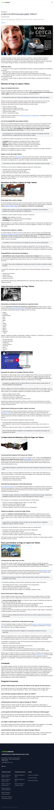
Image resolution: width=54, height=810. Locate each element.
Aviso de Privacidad (32, 777)
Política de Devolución (33, 780)
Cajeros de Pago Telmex (11, 206)
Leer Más (3, 22)
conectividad (27, 459)
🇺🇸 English (4, 766)
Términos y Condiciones (33, 775)
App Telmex (18, 156)
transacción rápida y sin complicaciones (29, 115)
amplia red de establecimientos (17, 308)
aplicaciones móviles (6, 412)
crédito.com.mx (40, 654)
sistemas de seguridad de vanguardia (10, 234)
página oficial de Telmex (45, 570)
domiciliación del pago (8, 486)
